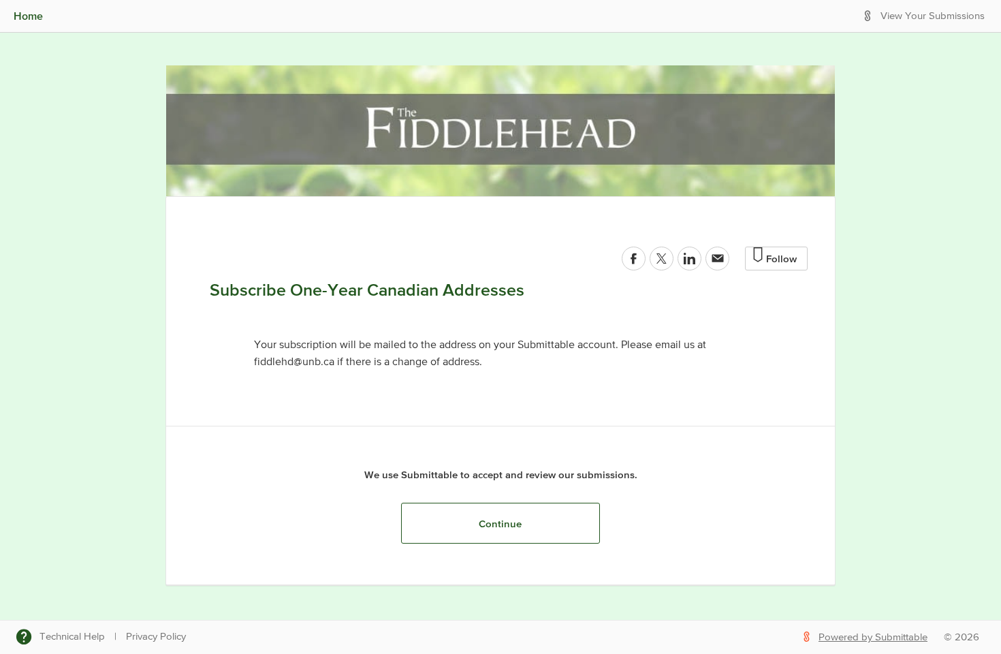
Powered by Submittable (873, 637)
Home (28, 16)
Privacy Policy (156, 637)
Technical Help (72, 637)
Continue (500, 523)
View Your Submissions (932, 16)
